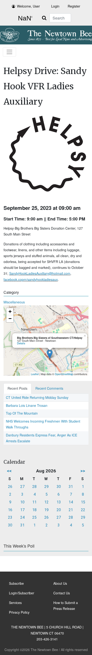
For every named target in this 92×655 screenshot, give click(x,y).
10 (22, 502)
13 (59, 502)
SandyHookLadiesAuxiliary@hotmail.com (39, 273)
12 (46, 502)
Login (55, 6)
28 (34, 486)
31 (71, 486)
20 (59, 510)
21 (71, 510)
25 (34, 517)
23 (10, 517)
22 (83, 510)
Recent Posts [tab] (17, 388)
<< (9, 471)
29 (46, 486)
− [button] (10, 319)
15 (83, 502)
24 (22, 517)
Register (74, 6)
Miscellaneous (14, 302)
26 (10, 486)
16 (10, 510)
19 (46, 510)
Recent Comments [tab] (49, 388)
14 (71, 502)
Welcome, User (28, 6)
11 (34, 502)
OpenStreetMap (64, 374)
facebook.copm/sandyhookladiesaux (31, 279)
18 (34, 510)
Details (21, 343)
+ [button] (10, 311)
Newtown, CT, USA (24, 18)
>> (82, 471)
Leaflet (35, 374)
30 (59, 486)
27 (22, 486)
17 (22, 510)
